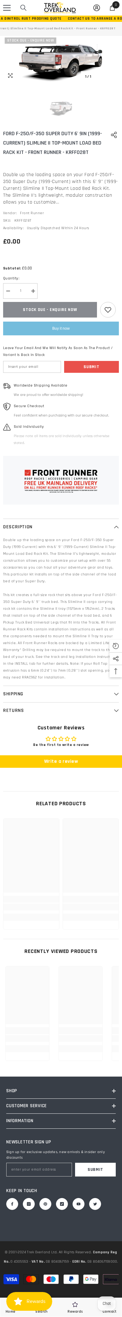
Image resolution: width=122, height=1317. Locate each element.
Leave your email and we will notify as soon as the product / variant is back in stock (58, 351)
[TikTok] (62, 1204)
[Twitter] (95, 1204)
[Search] (23, 8)
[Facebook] (12, 1204)
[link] (31, 907)
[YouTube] (78, 1204)
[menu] (7, 8)
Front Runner (32, 213)
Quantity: (11, 278)
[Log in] (97, 8)
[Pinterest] (45, 1204)
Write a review (61, 761)
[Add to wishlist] (108, 310)
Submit (91, 367)
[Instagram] (29, 1204)
